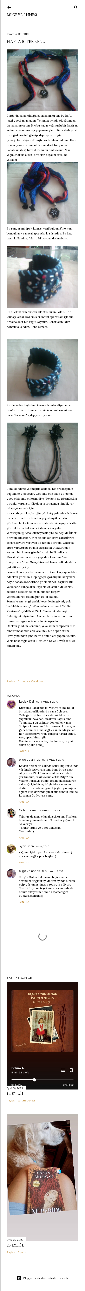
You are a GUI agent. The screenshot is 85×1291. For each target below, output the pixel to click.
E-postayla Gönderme (31, 681)
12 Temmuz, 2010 (52, 871)
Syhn (22, 846)
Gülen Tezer (27, 810)
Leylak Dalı (26, 701)
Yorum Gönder (26, 1100)
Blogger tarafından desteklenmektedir (45, 1278)
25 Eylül (15, 1245)
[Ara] (75, 6)
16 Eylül (15, 1093)
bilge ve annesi (22, 14)
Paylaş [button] (11, 681)
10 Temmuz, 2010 (38, 846)
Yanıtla (24, 751)
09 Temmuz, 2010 (47, 701)
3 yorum (23, 1252)
